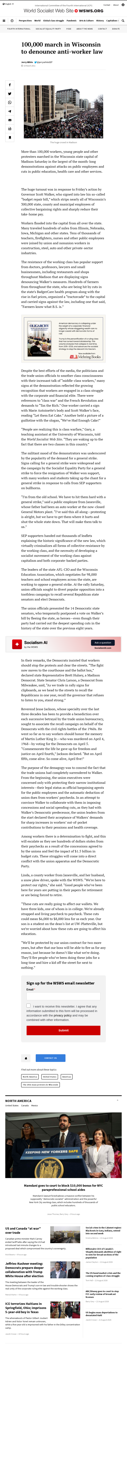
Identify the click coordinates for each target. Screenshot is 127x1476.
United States (49, 1076)
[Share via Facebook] (9, 85)
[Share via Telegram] (9, 111)
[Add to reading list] (9, 137)
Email (29, 989)
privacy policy (63, 1015)
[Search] (123, 22)
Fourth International (18, 29)
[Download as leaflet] (9, 128)
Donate (116, 29)
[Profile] (123, 5)
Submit (64, 1030)
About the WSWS (85, 29)
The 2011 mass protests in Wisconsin (40, 1084)
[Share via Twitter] (9, 93)
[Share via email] (9, 120)
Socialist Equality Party (48, 29)
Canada (25, 1105)
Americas (66, 1076)
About (116, 5)
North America (30, 1076)
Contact (107, 5)
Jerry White (27, 62)
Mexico (34, 1105)
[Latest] (12, 22)
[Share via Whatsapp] (9, 102)
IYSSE (68, 29)
